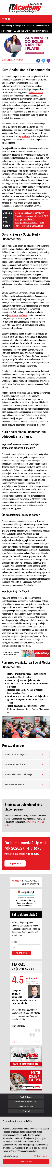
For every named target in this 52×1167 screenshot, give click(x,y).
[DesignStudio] (26, 1057)
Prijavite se (15, 863)
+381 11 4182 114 (30, 880)
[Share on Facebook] (38, 61)
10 (31, 1042)
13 (37, 1042)
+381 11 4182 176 (30, 884)
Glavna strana (7, 59)
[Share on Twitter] (43, 61)
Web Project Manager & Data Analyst (29, 224)
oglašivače (25, 136)
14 (39, 1042)
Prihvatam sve (26, 1161)
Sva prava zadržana (26, 1106)
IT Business (6, 30)
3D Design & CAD (21, 30)
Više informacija (11, 1156)
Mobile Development (40, 30)
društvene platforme (18, 315)
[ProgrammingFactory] (26, 1080)
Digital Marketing (30, 222)
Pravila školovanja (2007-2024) (26, 1102)
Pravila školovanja (26, 1097)
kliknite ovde (32, 853)
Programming (6, 25)
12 (35, 1042)
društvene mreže (36, 92)
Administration (41, 25)
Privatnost (26, 1111)
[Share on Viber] (48, 61)
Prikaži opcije (41, 1156)
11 (33, 1042)
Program (19, 59)
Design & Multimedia (23, 25)
